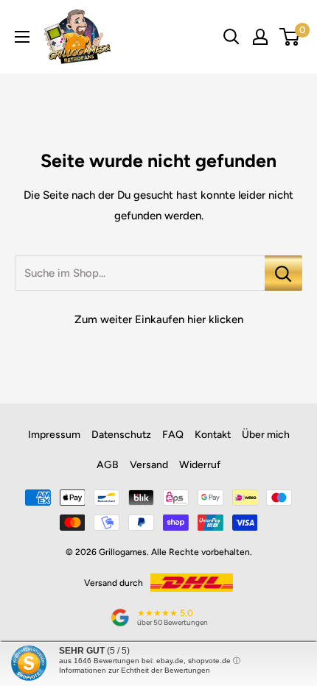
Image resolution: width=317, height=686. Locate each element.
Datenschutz (121, 434)
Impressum (54, 434)
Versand (149, 465)
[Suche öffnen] (231, 37)
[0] (290, 37)
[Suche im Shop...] (283, 273)
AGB (108, 465)
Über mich (266, 434)
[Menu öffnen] (22, 37)
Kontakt (213, 434)
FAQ (173, 434)
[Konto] (260, 37)
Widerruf (199, 465)
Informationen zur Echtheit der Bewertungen (134, 670)
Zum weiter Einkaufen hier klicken (158, 319)
